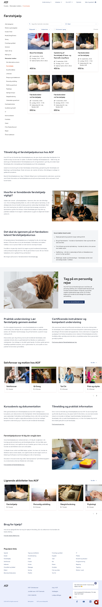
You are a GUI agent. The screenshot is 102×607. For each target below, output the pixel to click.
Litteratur (9, 73)
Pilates (78, 556)
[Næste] (96, 395)
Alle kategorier (9, 24)
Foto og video (56, 570)
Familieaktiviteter (10, 104)
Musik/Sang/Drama (10, 35)
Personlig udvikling (11, 81)
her (37, 257)
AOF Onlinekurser (33, 587)
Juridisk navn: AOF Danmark (36, 591)
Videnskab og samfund (12, 100)
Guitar (30, 564)
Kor (53, 561)
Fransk (30, 561)
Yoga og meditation (33, 553)
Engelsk (54, 556)
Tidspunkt (32, 29)
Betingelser (31, 601)
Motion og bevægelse (11, 28)
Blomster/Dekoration (10, 573)
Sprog (6, 39)
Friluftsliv (7, 119)
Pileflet (30, 573)
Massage (30, 567)
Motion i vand (80, 570)
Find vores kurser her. (58, 424)
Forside (6, 6)
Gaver (6, 123)
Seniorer (7, 47)
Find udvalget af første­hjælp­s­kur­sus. (14, 465)
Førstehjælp (9, 66)
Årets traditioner (9, 134)
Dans (29, 559)
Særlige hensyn (10, 93)
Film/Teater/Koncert (11, 127)
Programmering (80, 561)
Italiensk (6, 564)
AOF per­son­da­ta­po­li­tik (42, 601)
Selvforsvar (7, 561)
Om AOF (68, 2)
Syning (30, 570)
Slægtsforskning (11, 96)
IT (5, 112)
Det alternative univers (12, 62)
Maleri (5, 570)
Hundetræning (32, 556)
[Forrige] (93, 395)
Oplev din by (8, 51)
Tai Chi (54, 573)
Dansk (5, 556)
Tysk (53, 559)
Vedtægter (55, 591)
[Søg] (30, 24)
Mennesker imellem (15, 6)
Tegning (78, 567)
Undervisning (46, 2)
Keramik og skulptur (81, 559)
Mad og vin (8, 54)
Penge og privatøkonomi (13, 77)
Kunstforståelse (10, 70)
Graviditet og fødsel (9, 567)
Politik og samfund (11, 85)
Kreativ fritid (8, 32)
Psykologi (9, 89)
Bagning (78, 564)
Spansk (6, 553)
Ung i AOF (55, 587)
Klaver (54, 564)
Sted (68, 24)
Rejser (7, 131)
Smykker (54, 567)
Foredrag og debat (10, 43)
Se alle (93, 362)
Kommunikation (9, 115)
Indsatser (57, 2)
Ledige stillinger (56, 595)
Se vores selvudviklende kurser (74, 302)
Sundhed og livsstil (10, 108)
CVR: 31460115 (32, 595)
